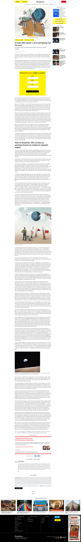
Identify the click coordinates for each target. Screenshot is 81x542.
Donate (29, 517)
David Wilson (18, 51)
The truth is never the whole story (62, 39)
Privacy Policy (17, 524)
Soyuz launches (31, 297)
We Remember (30, 521)
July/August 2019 (29, 40)
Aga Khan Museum (36, 150)
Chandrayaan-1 (47, 335)
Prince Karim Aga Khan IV (31, 151)
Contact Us (16, 529)
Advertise (16, 521)
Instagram (42, 521)
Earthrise (16, 396)
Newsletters (43, 517)
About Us (16, 527)
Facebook (43, 519)
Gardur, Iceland (46, 55)
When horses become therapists (62, 33)
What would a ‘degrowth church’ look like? (56, 511)
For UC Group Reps (18, 519)
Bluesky (42, 522)
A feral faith (61, 27)
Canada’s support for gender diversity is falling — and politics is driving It (62, 63)
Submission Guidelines (18, 522)
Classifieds (16, 526)
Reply (18, 471)
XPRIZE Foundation (30, 318)
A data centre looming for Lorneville (39, 511)
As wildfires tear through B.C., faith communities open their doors (62, 57)
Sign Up (32, 91)
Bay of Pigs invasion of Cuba (26, 119)
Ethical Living (19, 40)
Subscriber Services (18, 517)
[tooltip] (35, 456)
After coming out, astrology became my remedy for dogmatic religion (31, 145)
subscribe (37, 432)
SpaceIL (18, 323)
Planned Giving (30, 519)
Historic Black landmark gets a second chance (71, 512)
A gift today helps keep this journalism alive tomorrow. (24, 446)
